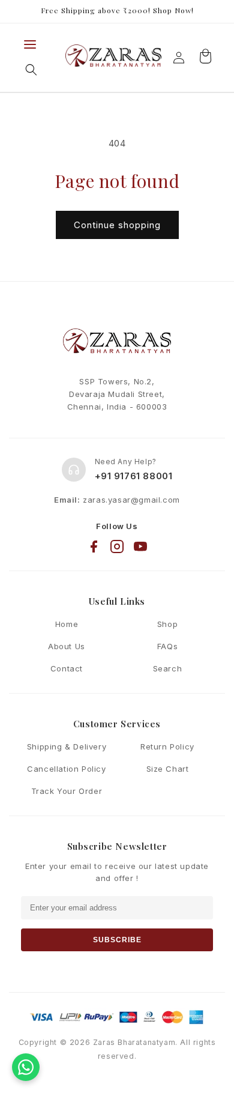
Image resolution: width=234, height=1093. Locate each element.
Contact (66, 668)
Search (167, 668)
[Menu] (30, 44)
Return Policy (167, 746)
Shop (167, 624)
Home (66, 624)
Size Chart (167, 769)
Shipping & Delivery (66, 746)
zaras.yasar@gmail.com (131, 499)
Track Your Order (67, 791)
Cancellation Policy (66, 769)
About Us (66, 646)
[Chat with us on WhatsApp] (26, 1067)
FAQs (167, 646)
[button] (31, 69)
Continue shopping (117, 225)
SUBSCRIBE (117, 940)
